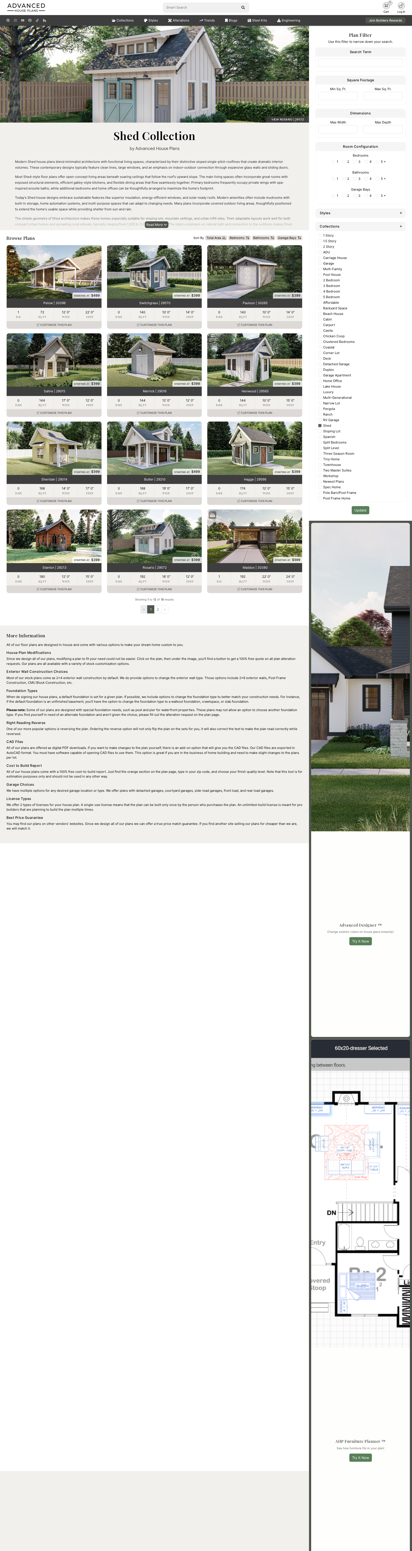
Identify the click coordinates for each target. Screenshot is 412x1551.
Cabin (327, 319)
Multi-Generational (337, 398)
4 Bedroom (331, 291)
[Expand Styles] (400, 213)
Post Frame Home (336, 498)
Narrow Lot (331, 403)
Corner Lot (331, 353)
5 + (383, 162)
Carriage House (335, 258)
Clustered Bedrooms (339, 342)
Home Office (332, 381)
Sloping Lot (331, 431)
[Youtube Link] (22, 20)
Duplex (328, 370)
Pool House (332, 275)
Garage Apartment (337, 375)
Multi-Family (332, 269)
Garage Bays (287, 238)
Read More (155, 225)
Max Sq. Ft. (383, 89)
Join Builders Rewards (385, 20)
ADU (326, 252)
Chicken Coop (334, 336)
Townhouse (332, 465)
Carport (329, 325)
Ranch (328, 414)
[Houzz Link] (44, 20)
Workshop (330, 476)
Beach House (333, 314)
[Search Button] (243, 7)
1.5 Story (329, 241)
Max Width (338, 122)
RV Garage (331, 420)
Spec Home (332, 487)
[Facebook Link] (30, 20)
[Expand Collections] (400, 226)
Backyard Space (335, 308)
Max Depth (383, 122)
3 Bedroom (331, 286)
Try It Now (360, 941)
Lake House (332, 386)
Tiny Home (331, 459)
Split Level (331, 448)
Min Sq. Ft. (338, 89)
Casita (328, 330)
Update (360, 510)
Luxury (328, 392)
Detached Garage (336, 364)
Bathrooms (261, 238)
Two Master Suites (337, 470)
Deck (327, 358)
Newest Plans (333, 481)
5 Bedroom (331, 297)
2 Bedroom (331, 280)
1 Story (328, 235)
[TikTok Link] (37, 20)
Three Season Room (338, 453)
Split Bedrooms (335, 442)
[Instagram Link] (15, 20)
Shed (327, 426)
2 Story (328, 247)
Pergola (329, 409)
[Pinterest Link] (8, 20)
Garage (328, 263)
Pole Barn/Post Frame (339, 493)
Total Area (213, 238)
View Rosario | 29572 (287, 119)
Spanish (329, 437)
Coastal (329, 347)
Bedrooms (237, 238)
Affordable (331, 302)
